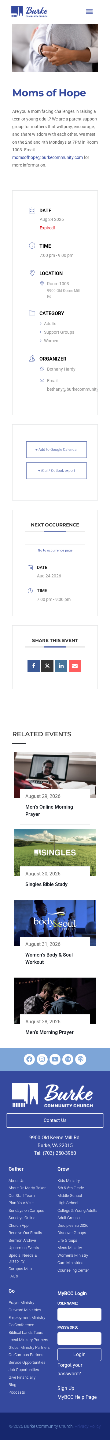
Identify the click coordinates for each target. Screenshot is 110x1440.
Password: (67, 1327)
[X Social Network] (47, 666)
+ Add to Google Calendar (56, 449)
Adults (50, 323)
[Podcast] (80, 1059)
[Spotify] (67, 1059)
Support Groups (59, 332)
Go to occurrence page (55, 550)
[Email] (75, 666)
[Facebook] (29, 1059)
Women (51, 340)
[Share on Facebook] (34, 666)
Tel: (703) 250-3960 (55, 1153)
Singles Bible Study (46, 884)
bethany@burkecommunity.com (77, 389)
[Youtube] (55, 1059)
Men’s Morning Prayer (49, 1032)
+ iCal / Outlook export (56, 471)
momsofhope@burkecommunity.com (47, 157)
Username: (67, 1303)
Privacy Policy (88, 1426)
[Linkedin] (61, 666)
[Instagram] (42, 1059)
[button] (89, 12)
